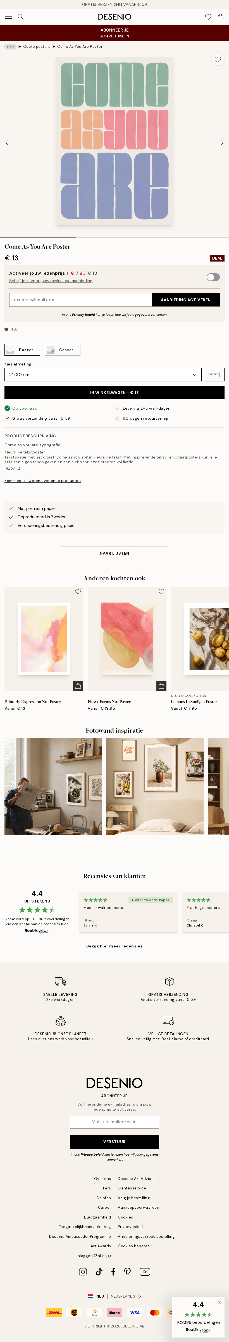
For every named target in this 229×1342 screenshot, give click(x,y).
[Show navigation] (8, 16)
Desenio (131, 1326)
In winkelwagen (114, 392)
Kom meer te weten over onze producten (42, 480)
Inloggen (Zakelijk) (94, 1255)
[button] (214, 374)
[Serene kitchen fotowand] (53, 786)
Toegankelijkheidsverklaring (85, 1226)
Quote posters (37, 46)
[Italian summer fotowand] (154, 786)
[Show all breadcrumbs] (10, 46)
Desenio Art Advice (136, 1178)
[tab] (38, 235)
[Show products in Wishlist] (208, 16)
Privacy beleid (83, 314)
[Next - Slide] (222, 142)
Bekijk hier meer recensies (114, 946)
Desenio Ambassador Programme (80, 1236)
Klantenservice (132, 1188)
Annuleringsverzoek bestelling (146, 1236)
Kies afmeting (17, 364)
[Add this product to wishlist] (218, 59)
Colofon (103, 1198)
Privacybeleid (130, 1226)
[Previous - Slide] (6, 142)
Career (104, 1207)
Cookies (125, 1217)
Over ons (102, 1178)
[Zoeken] (21, 16)
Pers (107, 1188)
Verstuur (114, 1141)
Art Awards (101, 1246)
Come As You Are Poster (79, 46)
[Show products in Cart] (220, 16)
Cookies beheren (134, 1246)
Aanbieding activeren (186, 299)
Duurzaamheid (97, 1217)
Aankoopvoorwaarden (138, 1207)
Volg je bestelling (134, 1198)
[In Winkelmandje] (78, 686)
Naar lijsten (114, 553)
